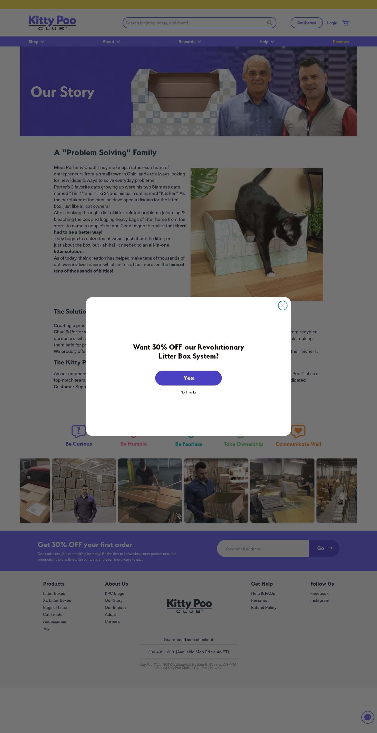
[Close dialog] (282, 305)
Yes (188, 377)
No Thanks (189, 392)
